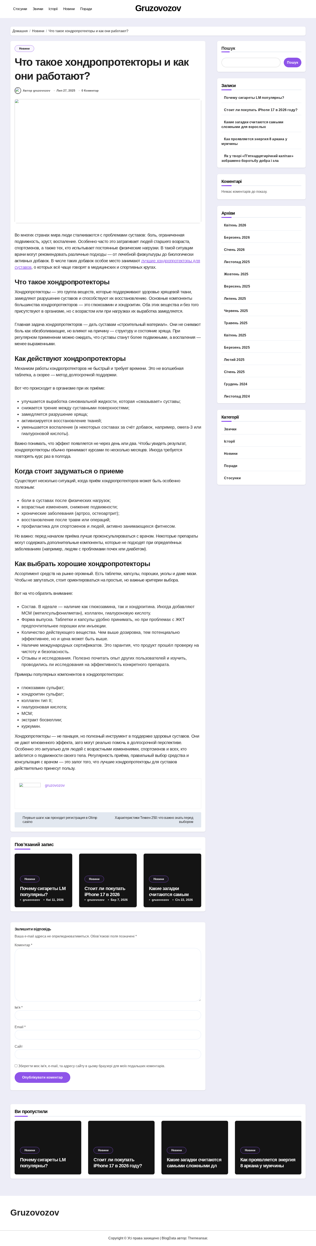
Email (20, 1027)
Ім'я (19, 1007)
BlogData (169, 1238)
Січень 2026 (234, 250)
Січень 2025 (234, 372)
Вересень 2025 (237, 286)
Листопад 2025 (237, 262)
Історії (53, 9)
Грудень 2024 (235, 384)
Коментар (23, 945)
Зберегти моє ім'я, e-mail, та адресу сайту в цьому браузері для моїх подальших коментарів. (91, 1066)
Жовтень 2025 (236, 274)
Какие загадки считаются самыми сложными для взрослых (194, 1166)
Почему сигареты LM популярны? (254, 97)
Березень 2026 (237, 237)
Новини (69, 9)
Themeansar (197, 1238)
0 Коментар (90, 90)
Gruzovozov (158, 8)
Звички (38, 9)
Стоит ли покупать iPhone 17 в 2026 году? (105, 894)
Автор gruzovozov (36, 90)
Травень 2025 (235, 323)
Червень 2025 (236, 311)
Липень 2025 (235, 298)
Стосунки (20, 9)
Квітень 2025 (235, 335)
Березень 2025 (237, 347)
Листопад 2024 (237, 396)
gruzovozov (31, 899)
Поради (86, 9)
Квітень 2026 (235, 225)
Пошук (228, 48)
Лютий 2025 (234, 360)
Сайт (19, 1046)
